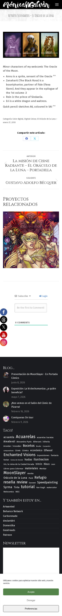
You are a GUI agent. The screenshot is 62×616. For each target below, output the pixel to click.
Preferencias (31, 608)
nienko (30, 473)
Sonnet (32, 482)
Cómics (25, 450)
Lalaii (53, 464)
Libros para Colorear (13, 468)
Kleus (47, 464)
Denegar (31, 600)
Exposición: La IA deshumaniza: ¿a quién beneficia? (33, 390)
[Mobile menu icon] (57, 4)
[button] (7, 240)
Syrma (7, 487)
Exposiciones (43, 455)
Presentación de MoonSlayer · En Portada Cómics (34, 376)
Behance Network (13, 511)
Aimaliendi (9, 441)
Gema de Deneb (17, 460)
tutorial (28, 487)
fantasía (54, 455)
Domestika (9, 525)
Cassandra (46, 446)
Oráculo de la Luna (15, 477)
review (22, 482)
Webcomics (8, 491)
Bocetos (29, 446)
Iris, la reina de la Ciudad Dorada (18, 464)
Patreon (7, 534)
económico (36, 450)
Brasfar (38, 446)
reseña (9, 482)
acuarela (8, 437)
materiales (31, 468)
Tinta (16, 487)
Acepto (31, 592)
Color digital (17, 119)
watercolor (52, 487)
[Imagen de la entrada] (6, 375)
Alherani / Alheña (41, 441)
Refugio (40, 477)
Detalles (31, 239)
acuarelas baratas (45, 437)
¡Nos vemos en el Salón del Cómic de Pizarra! (31, 405)
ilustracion (41, 459)
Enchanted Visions (19, 455)
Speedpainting (47, 482)
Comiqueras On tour (22, 417)
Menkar (42, 468)
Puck (31, 478)
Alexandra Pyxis (24, 441)
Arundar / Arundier (12, 446)
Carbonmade (10, 516)
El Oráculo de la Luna (46, 119)
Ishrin (39, 464)
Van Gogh (40, 487)
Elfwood (48, 450)
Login (44, 296)
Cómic (18, 450)
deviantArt (9, 520)
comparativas (8, 451)
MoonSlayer (14, 473)
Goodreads (9, 530)
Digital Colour (30, 119)
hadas (28, 459)
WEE (17, 491)
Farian (6, 459)
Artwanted (9, 506)
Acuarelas (25, 437)
